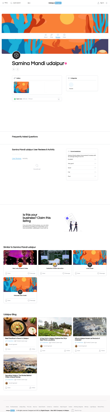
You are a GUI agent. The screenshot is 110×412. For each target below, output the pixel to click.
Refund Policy (101, 406)
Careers (70, 406)
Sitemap (86, 406)
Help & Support (63, 406)
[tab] (16, 159)
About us (35, 406)
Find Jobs (29, 406)
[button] (106, 3)
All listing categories (78, 406)
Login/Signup (93, 406)
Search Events (42, 406)
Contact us (49, 406)
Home (7, 406)
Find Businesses (14, 406)
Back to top (78, 410)
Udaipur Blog (22, 406)
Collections (56, 406)
